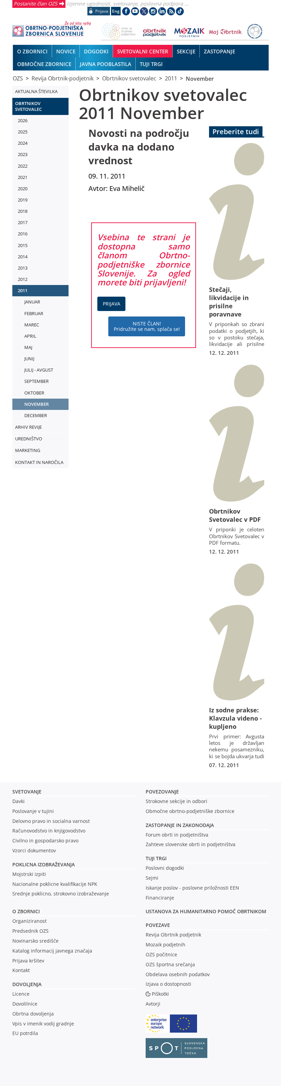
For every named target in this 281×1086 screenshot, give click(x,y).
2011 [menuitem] (22, 290)
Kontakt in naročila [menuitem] (39, 462)
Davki (18, 801)
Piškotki (160, 994)
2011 (171, 78)
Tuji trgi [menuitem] (151, 64)
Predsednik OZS (30, 931)
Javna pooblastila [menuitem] (105, 64)
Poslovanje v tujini (33, 811)
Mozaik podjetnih (165, 944)
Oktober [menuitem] (34, 393)
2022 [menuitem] (22, 166)
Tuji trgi (156, 858)
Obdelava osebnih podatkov (178, 974)
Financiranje (160, 897)
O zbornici (26, 911)
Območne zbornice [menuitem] (44, 64)
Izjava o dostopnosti (168, 984)
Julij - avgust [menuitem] (38, 370)
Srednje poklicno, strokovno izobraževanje (60, 893)
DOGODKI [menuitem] (96, 51)
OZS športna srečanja (170, 964)
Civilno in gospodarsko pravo (45, 840)
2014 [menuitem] (22, 257)
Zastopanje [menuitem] (219, 51)
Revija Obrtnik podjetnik (173, 934)
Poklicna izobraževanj (42, 864)
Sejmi (152, 878)
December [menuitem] (35, 415)
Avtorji (153, 1003)
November (200, 78)
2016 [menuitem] (22, 234)
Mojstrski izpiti (29, 874)
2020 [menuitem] (22, 188)
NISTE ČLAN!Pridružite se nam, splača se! (147, 326)
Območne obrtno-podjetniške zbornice (190, 811)
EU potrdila (25, 1033)
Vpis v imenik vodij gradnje (43, 1023)
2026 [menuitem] (22, 120)
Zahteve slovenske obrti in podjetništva (190, 844)
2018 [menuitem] (22, 211)
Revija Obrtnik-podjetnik (63, 78)
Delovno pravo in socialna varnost (51, 821)
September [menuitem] (36, 381)
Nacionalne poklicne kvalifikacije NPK (54, 884)
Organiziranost (29, 921)
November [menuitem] (36, 404)
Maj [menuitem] (28, 347)
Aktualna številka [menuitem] (36, 91)
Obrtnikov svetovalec (129, 78)
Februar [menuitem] (33, 313)
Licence (20, 994)
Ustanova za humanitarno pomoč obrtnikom (206, 911)
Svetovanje (26, 791)
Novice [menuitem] (65, 51)
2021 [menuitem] (22, 177)
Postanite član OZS (35, 3)
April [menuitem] (30, 336)
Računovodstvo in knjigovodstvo (48, 830)
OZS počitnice (161, 954)
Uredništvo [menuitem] (28, 439)
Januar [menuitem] (32, 302)
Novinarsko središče (35, 941)
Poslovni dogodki (165, 868)
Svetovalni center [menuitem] (142, 51)
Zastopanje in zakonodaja (180, 825)
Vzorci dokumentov (34, 850)
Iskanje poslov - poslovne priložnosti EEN (192, 887)
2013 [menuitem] (22, 268)
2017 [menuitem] (22, 222)
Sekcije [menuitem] (186, 51)
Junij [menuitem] (29, 358)
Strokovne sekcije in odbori (176, 801)
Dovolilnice (24, 1003)
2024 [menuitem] (22, 143)
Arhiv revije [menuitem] (28, 427)
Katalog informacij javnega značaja (52, 950)
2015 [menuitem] (22, 245)
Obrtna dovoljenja (33, 1013)
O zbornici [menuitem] (32, 51)
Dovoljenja (26, 984)
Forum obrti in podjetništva (177, 834)
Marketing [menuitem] (27, 450)
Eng (116, 11)
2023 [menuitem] (22, 154)
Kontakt (21, 970)
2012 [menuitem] (22, 279)
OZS (18, 78)
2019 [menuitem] (22, 200)
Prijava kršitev (28, 960)
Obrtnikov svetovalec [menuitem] (28, 106)
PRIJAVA (111, 303)
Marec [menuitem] (31, 325)
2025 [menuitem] (22, 132)
